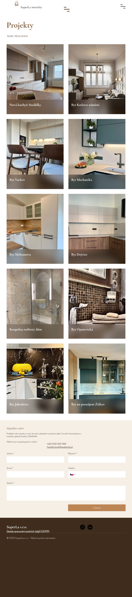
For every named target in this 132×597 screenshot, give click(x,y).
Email (10, 468)
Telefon (71, 468)
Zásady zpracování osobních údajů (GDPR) (28, 531)
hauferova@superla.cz (60, 447)
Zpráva (10, 482)
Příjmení (72, 453)
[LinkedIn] (90, 527)
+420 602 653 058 (56, 443)
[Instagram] (82, 527)
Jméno (10, 453)
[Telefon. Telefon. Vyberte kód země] (73, 474)
